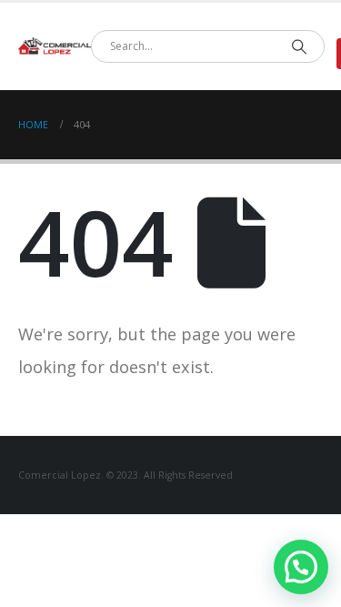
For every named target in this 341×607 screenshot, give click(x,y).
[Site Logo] (54, 46)
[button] (301, 567)
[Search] (299, 46)
